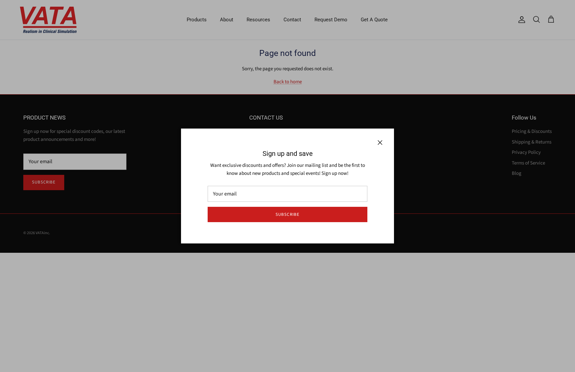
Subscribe (287, 214)
